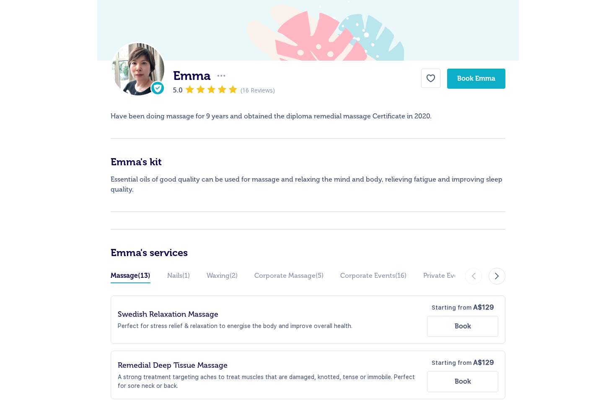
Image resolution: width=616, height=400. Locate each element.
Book (463, 326)
